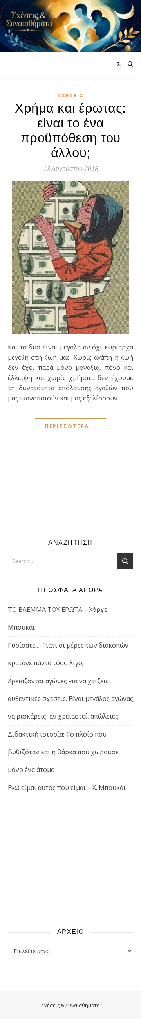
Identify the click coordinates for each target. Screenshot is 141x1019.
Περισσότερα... (70, 425)
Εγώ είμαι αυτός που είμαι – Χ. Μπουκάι (67, 787)
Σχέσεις (70, 95)
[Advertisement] (70, 862)
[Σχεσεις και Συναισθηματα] (70, 26)
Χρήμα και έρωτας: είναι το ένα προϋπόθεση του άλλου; (70, 130)
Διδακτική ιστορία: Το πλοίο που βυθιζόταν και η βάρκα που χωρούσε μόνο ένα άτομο (63, 752)
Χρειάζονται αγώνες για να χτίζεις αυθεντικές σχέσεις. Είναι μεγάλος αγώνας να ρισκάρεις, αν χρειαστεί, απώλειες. (70, 699)
